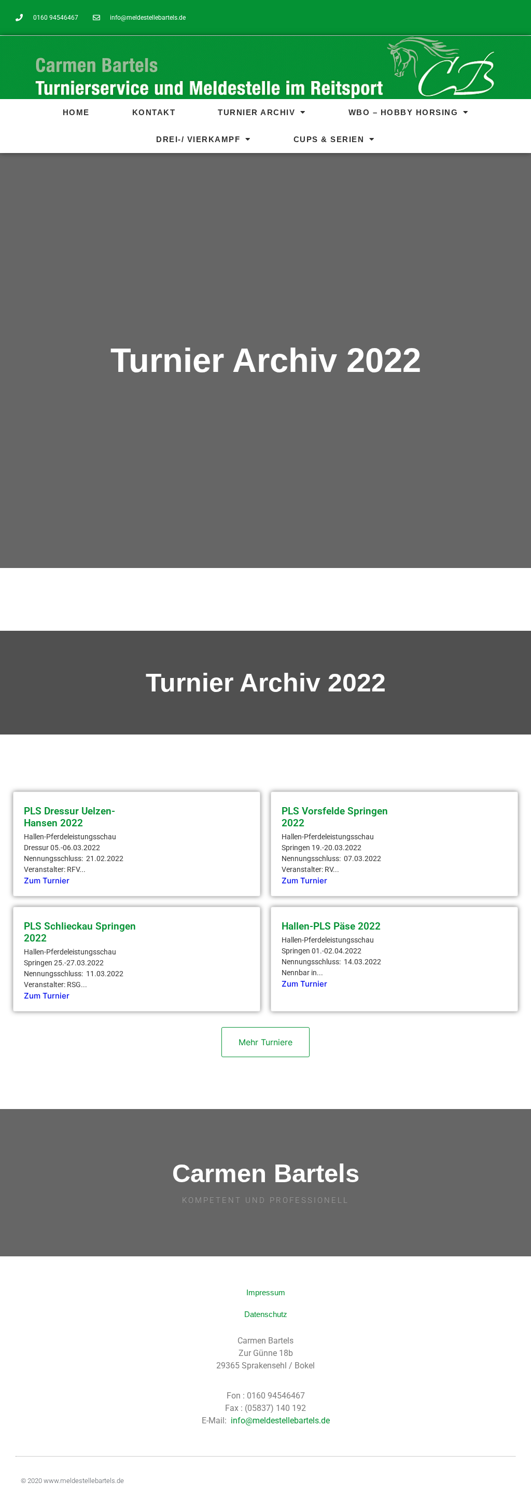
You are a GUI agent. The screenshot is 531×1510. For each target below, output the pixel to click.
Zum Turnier (46, 880)
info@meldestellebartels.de (280, 1420)
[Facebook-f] (508, 17)
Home (76, 112)
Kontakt (154, 112)
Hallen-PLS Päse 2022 (331, 926)
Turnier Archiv (256, 112)
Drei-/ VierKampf (198, 139)
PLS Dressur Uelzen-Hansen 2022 (69, 817)
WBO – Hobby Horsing (403, 112)
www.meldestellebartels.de (84, 1481)
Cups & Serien (329, 139)
